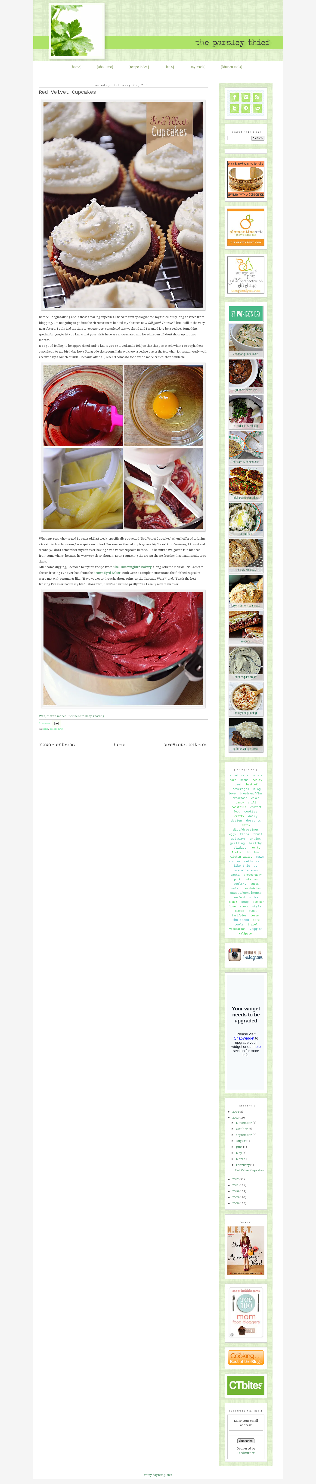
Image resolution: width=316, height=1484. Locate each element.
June (239, 1147)
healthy (255, 843)
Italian (237, 852)
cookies (250, 811)
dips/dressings (246, 829)
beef (238, 784)
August (241, 1141)
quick (255, 884)
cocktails (239, 807)
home (76, 66)
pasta (235, 875)
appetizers (239, 775)
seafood (239, 897)
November (244, 1123)
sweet (60, 729)
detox (246, 825)
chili (252, 802)
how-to (255, 848)
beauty (257, 780)
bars (233, 780)
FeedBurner (246, 1453)
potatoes (251, 879)
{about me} (105, 66)
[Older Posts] (186, 746)
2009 (235, 1197)
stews (244, 906)
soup (245, 902)
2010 (235, 1191)
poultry (239, 884)
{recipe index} (138, 66)
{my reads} (197, 66)
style (256, 906)
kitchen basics (240, 857)
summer (240, 911)
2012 (235, 1179)
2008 (235, 1203)
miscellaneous (246, 870)
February (243, 1165)
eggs (232, 834)
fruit (258, 834)
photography (253, 875)
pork (237, 879)
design (236, 820)
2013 (235, 1117)
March (241, 1159)
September (244, 1135)
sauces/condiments (246, 893)
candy (240, 802)
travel (252, 924)
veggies (256, 929)
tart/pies (239, 915)
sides (253, 897)
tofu (256, 920)
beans (244, 780)
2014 (235, 1111)
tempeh (255, 915)
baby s (257, 775)
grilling (237, 843)
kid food (253, 852)
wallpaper (246, 933)
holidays (239, 848)
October (242, 1129)
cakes (45, 729)
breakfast (239, 798)
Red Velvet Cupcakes (67, 92)
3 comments (44, 723)
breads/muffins (251, 793)
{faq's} (169, 66)
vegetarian (237, 929)
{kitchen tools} (231, 66)
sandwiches (253, 888)
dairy (252, 816)
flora (244, 834)
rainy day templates (158, 1475)
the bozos (240, 920)
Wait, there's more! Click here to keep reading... (73, 716)
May (239, 1153)
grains (255, 838)
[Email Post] (56, 723)
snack (233, 902)
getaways (238, 838)
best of (251, 784)
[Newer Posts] (57, 746)
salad (235, 888)
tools (239, 924)
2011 (235, 1185)
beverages (240, 789)
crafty (239, 816)
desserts (53, 729)
